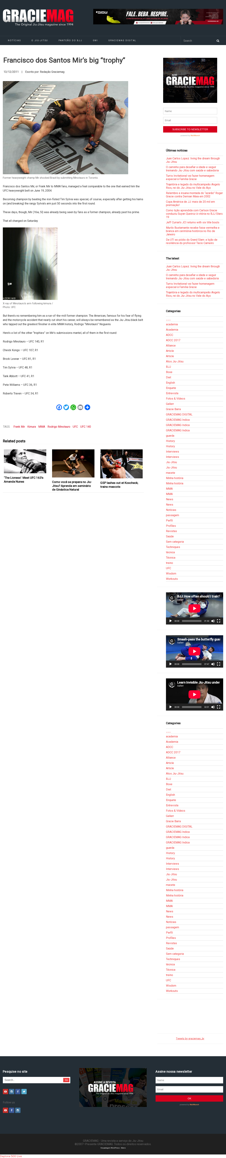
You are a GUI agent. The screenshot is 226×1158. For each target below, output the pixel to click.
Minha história (174, 478)
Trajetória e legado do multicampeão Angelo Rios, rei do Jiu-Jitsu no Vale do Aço (193, 186)
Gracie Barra (173, 409)
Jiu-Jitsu (171, 462)
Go (66, 1080)
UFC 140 (85, 426)
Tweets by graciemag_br (190, 1038)
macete (170, 472)
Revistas (171, 531)
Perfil (169, 520)
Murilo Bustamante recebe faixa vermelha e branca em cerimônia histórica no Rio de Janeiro (192, 231)
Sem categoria (175, 541)
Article (170, 351)
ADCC (169, 335)
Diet (168, 377)
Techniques (173, 547)
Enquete (171, 388)
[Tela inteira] (218, 621)
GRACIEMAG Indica (178, 419)
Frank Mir (19, 426)
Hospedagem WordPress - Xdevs (113, 1148)
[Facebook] (17, 1091)
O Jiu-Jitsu (39, 40)
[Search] (218, 40)
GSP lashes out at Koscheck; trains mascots (119, 484)
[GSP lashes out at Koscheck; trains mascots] (121, 464)
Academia (172, 329)
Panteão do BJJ (70, 40)
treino (169, 563)
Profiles (171, 525)
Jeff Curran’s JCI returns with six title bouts (192, 222)
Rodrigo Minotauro (58, 426)
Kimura (31, 426)
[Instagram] (11, 1091)
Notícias (14, 40)
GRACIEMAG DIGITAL (122, 40)
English (170, 382)
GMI (95, 40)
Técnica (170, 557)
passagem (172, 515)
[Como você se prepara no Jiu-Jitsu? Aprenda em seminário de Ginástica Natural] (73, 463)
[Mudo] (213, 621)
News (169, 499)
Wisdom (171, 573)
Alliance (171, 345)
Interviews (172, 451)
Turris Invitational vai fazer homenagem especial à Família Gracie (190, 177)
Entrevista (172, 393)
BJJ (168, 366)
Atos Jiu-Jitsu (174, 361)
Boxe (169, 372)
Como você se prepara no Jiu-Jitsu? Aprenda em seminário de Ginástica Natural (72, 485)
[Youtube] (5, 1091)
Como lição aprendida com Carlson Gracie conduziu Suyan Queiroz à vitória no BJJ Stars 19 (194, 214)
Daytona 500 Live (11, 1156)
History (170, 441)
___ (168, 319)
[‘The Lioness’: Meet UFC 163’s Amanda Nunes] (25, 461)
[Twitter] (24, 1091)
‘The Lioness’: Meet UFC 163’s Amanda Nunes (23, 479)
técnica (170, 552)
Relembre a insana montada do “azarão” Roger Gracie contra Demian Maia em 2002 (194, 194)
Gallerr (170, 404)
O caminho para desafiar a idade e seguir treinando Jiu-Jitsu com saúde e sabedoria (192, 168)
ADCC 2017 (173, 340)
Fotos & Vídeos (175, 398)
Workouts (172, 579)
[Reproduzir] (170, 621)
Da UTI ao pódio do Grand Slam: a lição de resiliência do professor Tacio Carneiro (191, 241)
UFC (75, 426)
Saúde (170, 536)
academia (172, 324)
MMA (41, 426)
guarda (170, 435)
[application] (194, 608)
